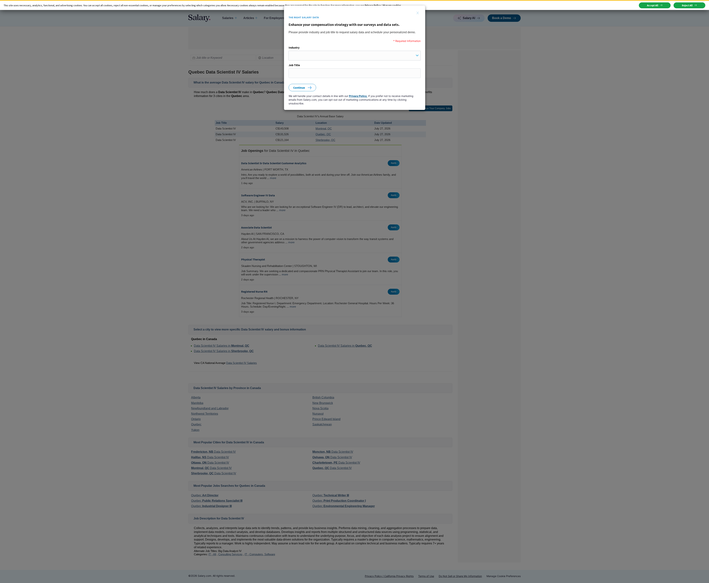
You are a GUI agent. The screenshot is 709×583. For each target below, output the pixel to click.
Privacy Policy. (358, 96)
